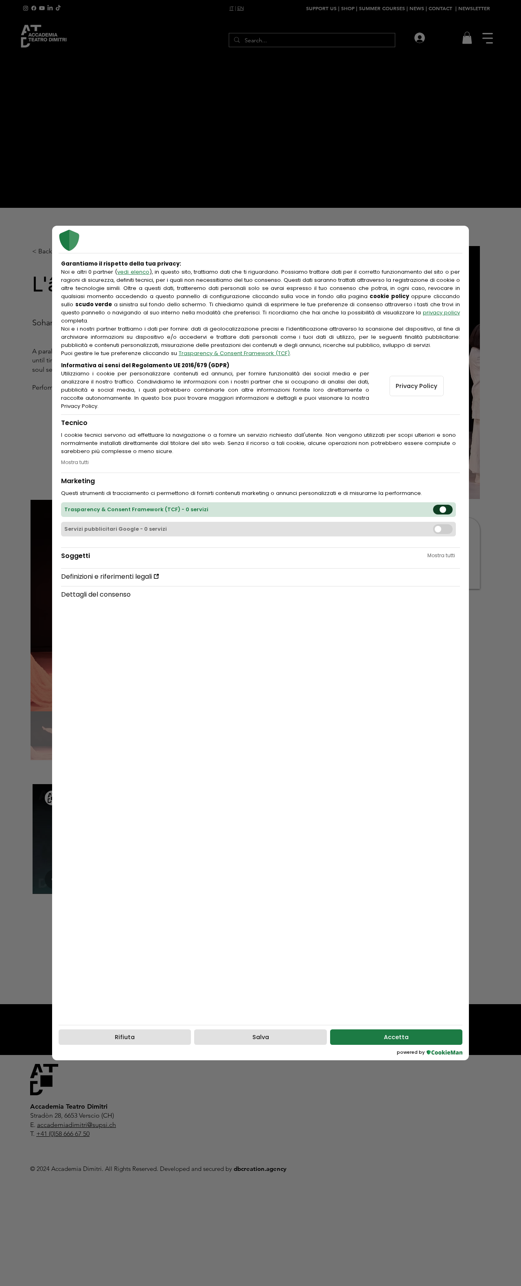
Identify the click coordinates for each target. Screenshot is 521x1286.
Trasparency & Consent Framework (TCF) (234, 353)
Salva (260, 1037)
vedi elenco (133, 272)
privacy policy (441, 312)
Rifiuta (125, 1037)
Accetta (396, 1037)
